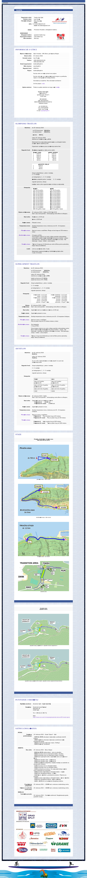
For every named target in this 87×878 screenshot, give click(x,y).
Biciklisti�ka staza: (24, 235)
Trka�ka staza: (25, 244)
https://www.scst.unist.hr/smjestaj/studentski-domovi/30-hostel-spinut (51, 717)
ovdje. (43, 83)
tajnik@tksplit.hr (45, 110)
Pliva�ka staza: (25, 230)
